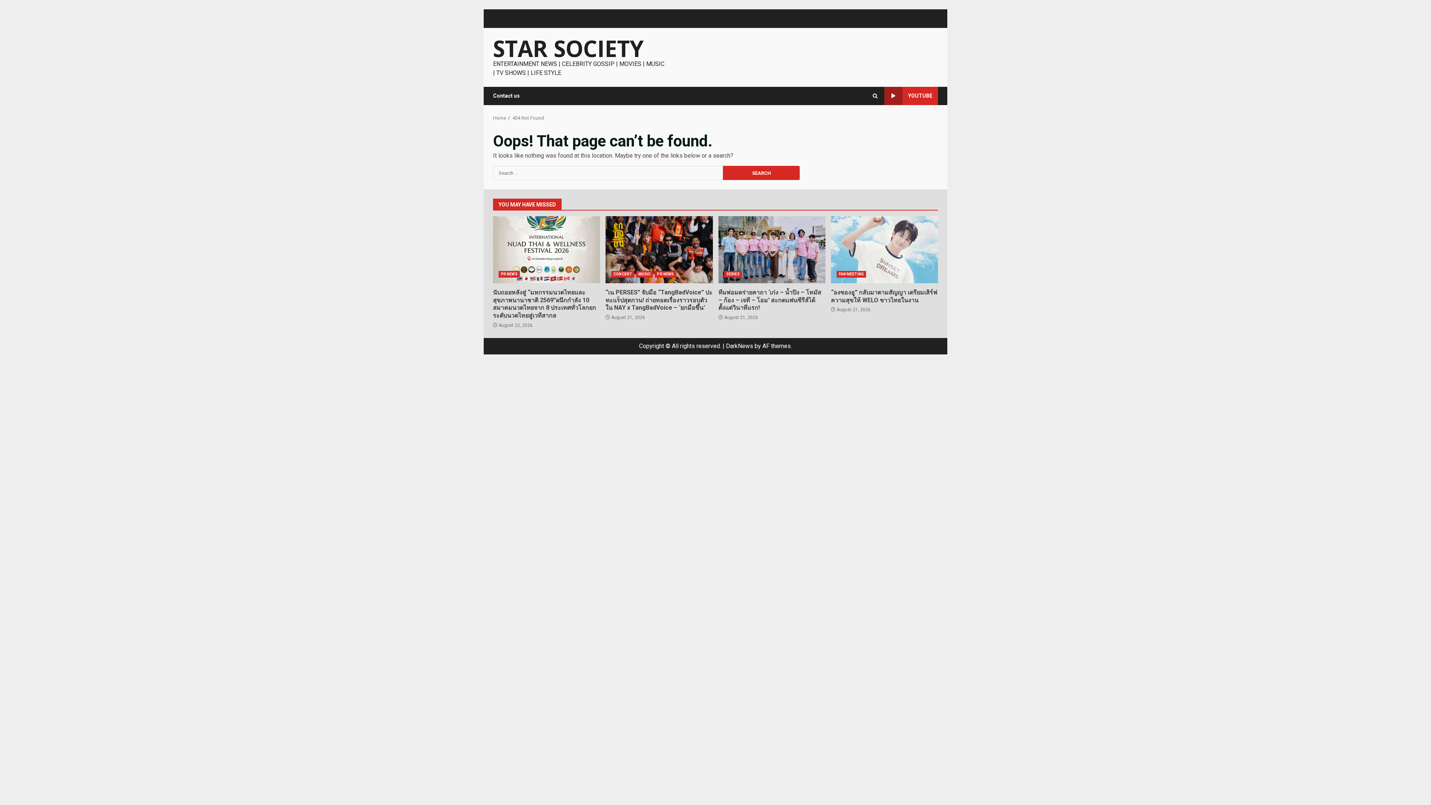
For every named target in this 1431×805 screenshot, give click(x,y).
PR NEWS (509, 274)
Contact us (506, 96)
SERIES (733, 274)
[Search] (875, 96)
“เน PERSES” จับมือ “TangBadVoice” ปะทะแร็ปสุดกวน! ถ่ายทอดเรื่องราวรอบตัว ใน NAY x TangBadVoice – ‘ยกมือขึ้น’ (659, 249)
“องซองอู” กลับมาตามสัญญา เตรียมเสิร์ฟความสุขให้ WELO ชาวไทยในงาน (884, 249)
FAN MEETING (851, 274)
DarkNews (739, 346)
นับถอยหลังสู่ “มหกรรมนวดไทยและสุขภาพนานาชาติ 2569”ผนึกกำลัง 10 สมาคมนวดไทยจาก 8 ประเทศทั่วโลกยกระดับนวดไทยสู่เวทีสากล (546, 249)
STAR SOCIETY (568, 48)
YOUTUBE (920, 96)
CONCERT (622, 274)
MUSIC (644, 274)
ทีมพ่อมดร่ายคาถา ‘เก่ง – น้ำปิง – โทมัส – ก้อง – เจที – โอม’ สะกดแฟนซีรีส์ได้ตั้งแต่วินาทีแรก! (771, 249)
